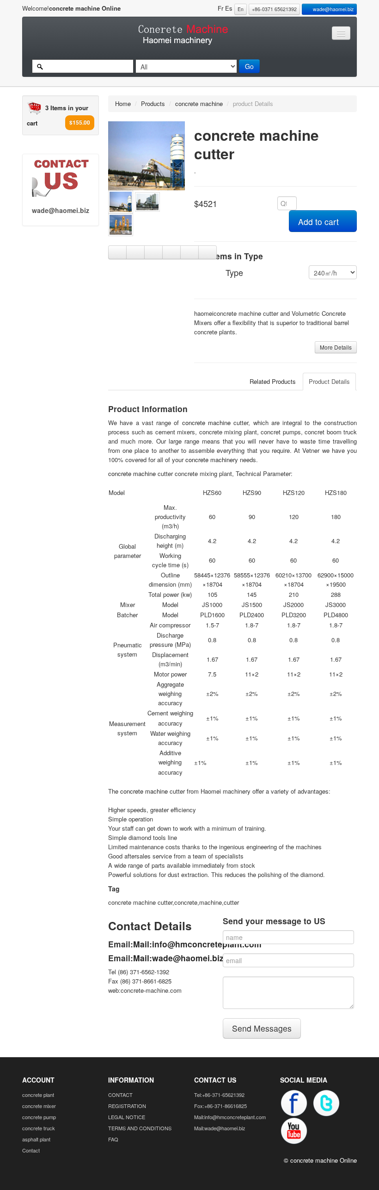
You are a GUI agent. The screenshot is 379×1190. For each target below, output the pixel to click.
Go (249, 66)
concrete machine (199, 103)
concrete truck (38, 1128)
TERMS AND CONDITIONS (139, 1128)
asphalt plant (36, 1139)
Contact (31, 1150)
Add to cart (319, 221)
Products (153, 103)
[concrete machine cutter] (146, 154)
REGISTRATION (127, 1105)
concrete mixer (39, 1105)
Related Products (273, 381)
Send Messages (262, 1028)
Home (123, 103)
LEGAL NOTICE (126, 1117)
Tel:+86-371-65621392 (219, 1094)
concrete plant (38, 1094)
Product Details (329, 381)
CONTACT (120, 1094)
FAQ (113, 1139)
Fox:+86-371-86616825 (220, 1105)
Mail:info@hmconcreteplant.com (197, 944)
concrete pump (39, 1117)
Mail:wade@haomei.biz (178, 958)
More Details (336, 347)
